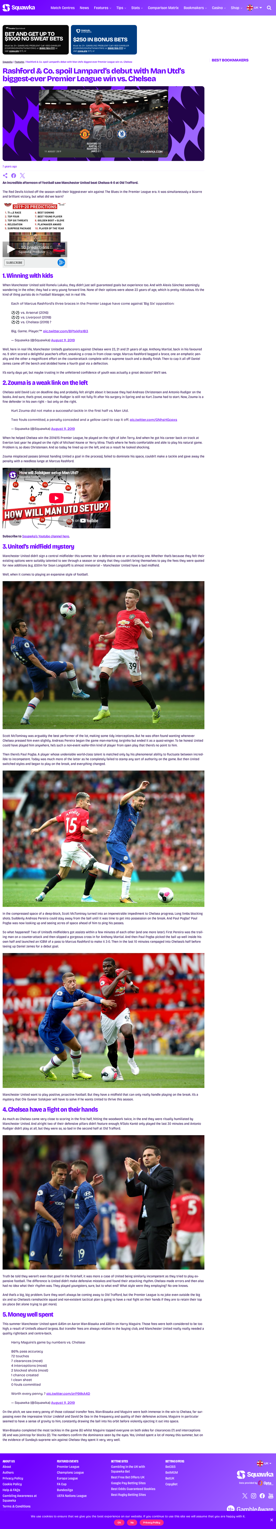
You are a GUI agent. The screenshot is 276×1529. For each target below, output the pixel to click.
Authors (8, 1472)
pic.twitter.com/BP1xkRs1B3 (65, 331)
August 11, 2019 (63, 340)
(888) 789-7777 (47, 48)
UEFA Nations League (72, 1496)
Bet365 (170, 1467)
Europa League (67, 1478)
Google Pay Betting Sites (128, 1483)
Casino (217, 7)
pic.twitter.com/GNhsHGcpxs (153, 420)
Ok (119, 1522)
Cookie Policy (12, 1484)
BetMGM (171, 1472)
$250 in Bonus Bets (100, 39)
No (132, 1522)
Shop (235, 7)
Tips (119, 7)
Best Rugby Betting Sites (128, 1495)
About (7, 1467)
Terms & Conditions (17, 1506)
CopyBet (171, 1484)
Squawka (8, 61)
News (84, 7)
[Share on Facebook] (13, 175)
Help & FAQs (11, 1490)
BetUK (169, 1478)
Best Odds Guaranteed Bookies (133, 1489)
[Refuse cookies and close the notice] (271, 1520)
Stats (135, 7)
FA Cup (62, 1484)
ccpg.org (14, 51)
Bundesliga (65, 1490)
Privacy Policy (13, 1478)
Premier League (68, 1467)
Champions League (70, 1472)
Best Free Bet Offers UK (127, 1477)
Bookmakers (194, 7)
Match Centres (63, 7)
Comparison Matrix (163, 7)
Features (101, 7)
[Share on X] (22, 175)
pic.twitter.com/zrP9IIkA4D (68, 1394)
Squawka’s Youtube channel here (45, 536)
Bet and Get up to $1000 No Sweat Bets (34, 36)
